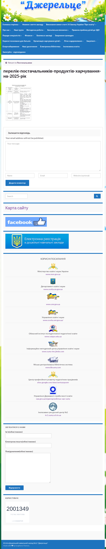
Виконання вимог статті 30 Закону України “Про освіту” (70, 24)
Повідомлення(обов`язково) (19, 451)
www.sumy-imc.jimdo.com (53, 351)
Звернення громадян (64, 35)
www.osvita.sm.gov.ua (53, 289)
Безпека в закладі (44, 35)
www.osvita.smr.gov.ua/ (53, 320)
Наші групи (19, 30)
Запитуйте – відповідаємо (14, 52)
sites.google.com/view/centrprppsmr (53, 382)
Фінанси (29, 35)
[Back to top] (99, 532)
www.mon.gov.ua (53, 274)
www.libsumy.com (53, 367)
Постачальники (24, 63)
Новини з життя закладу (32, 24)
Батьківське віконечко (57, 30)
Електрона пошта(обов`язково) (20, 441)
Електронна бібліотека (50, 46)
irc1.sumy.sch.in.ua (53, 415)
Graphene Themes (22, 546)
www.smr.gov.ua (53, 304)
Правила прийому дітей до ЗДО (86, 30)
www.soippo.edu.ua (53, 336)
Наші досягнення (29, 46)
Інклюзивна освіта (71, 46)
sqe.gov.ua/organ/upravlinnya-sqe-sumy (53, 399)
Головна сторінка (10, 24)
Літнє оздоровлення (73, 41)
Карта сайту (16, 207)
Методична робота (34, 30)
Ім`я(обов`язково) (14, 432)
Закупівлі (90, 41)
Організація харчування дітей (46, 41)
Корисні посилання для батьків (17, 41)
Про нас (6, 30)
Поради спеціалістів (12, 35)
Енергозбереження (11, 46)
